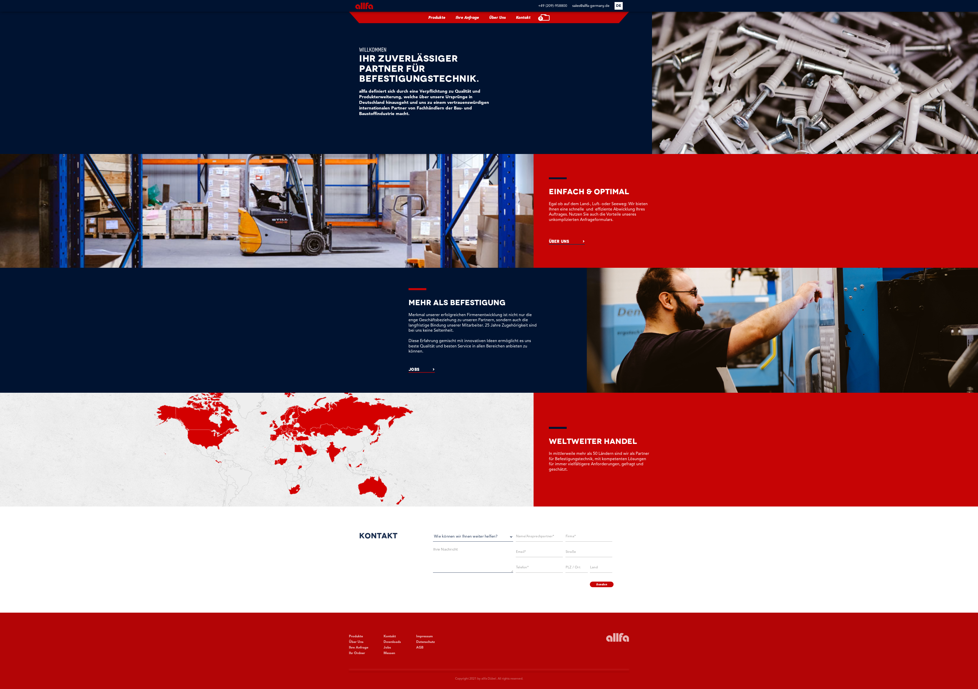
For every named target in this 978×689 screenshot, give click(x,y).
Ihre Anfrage (467, 17)
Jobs (387, 647)
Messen (389, 653)
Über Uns (497, 17)
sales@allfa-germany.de (590, 6)
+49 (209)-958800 (552, 6)
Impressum (424, 636)
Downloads (392, 642)
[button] (619, 6)
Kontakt (523, 17)
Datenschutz (425, 642)
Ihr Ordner (357, 653)
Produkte (436, 17)
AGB (419, 647)
